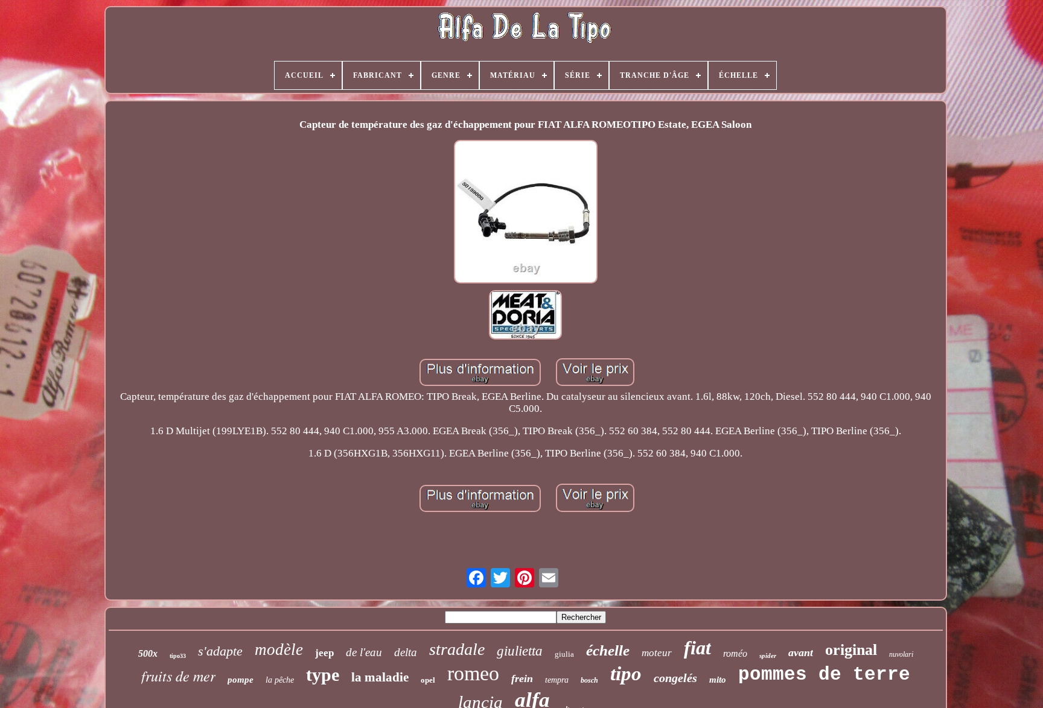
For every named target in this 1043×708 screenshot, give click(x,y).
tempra (557, 679)
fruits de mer (178, 675)
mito (717, 679)
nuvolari (901, 654)
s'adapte (220, 651)
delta (405, 652)
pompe (241, 679)
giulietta (520, 651)
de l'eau (364, 652)
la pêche (280, 679)
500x (148, 653)
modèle (279, 649)
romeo (473, 673)
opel (428, 679)
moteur (657, 653)
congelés (675, 677)
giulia (564, 654)
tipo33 (178, 656)
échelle (608, 650)
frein (522, 678)
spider (767, 655)
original (851, 650)
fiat (697, 648)
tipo (626, 673)
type (322, 674)
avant (800, 652)
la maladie (380, 677)
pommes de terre (824, 674)
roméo (735, 653)
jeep (324, 653)
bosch (589, 680)
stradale (457, 649)
